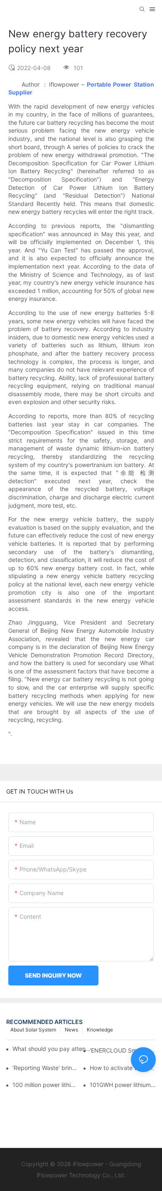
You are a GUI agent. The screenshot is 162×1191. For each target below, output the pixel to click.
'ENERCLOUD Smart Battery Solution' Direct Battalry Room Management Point (123, 1050)
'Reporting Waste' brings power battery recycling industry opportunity (45, 1067)
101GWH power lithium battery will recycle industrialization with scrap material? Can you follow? (123, 1084)
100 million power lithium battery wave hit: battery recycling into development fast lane (45, 1084)
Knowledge (100, 1029)
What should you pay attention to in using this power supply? (52, 1048)
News (71, 1029)
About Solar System (33, 1029)
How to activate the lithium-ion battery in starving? (123, 1067)
